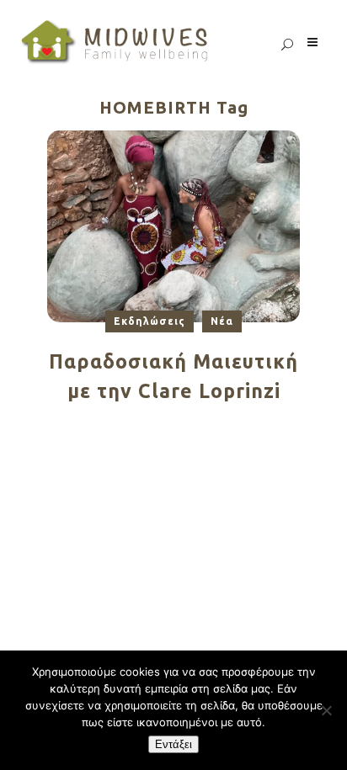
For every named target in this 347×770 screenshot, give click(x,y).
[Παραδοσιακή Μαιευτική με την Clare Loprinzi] (173, 225)
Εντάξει (173, 744)
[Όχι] (326, 710)
